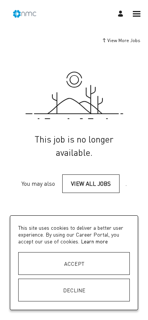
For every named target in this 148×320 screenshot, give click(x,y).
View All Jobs (91, 183)
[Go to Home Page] (25, 14)
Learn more (94, 241)
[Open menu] (136, 14)
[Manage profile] (121, 13)
